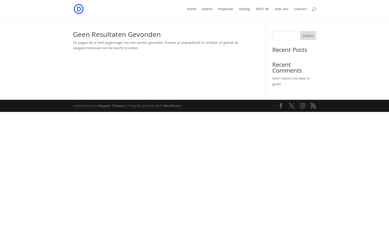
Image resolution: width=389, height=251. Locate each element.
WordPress (172, 106)
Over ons (281, 9)
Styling (244, 9)
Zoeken (308, 35)
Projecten (225, 9)
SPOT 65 (262, 9)
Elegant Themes (111, 106)
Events (207, 9)
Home (191, 9)
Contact (300, 9)
